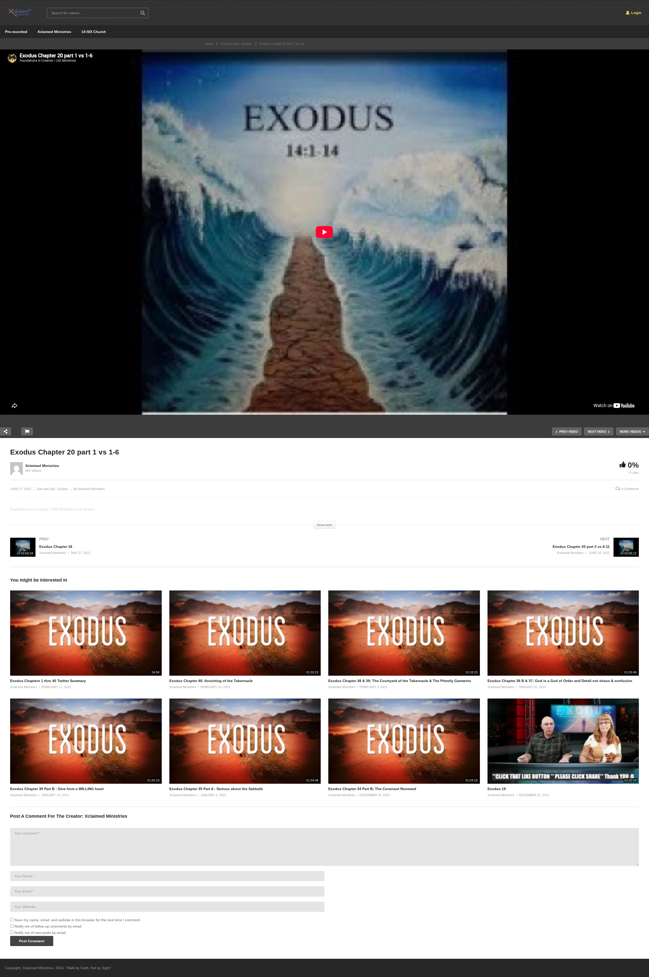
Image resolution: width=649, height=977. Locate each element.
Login (635, 13)
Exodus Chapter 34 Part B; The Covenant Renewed (372, 789)
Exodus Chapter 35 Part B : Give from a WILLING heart (57, 789)
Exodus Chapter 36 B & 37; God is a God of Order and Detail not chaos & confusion (560, 681)
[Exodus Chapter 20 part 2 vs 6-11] (484, 552)
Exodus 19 (497, 789)
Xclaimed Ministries (54, 32)
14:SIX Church (93, 32)
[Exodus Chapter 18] (164, 552)
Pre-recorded (16, 32)
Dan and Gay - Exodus (52, 489)
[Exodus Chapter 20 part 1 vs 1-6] (86, 633)
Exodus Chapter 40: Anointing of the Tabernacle (211, 681)
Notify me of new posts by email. (40, 933)
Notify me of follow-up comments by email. (48, 926)
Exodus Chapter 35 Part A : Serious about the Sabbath (216, 789)
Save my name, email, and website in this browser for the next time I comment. (77, 920)
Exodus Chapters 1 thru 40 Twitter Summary (48, 681)
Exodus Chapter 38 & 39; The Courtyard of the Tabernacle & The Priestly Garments (399, 681)
